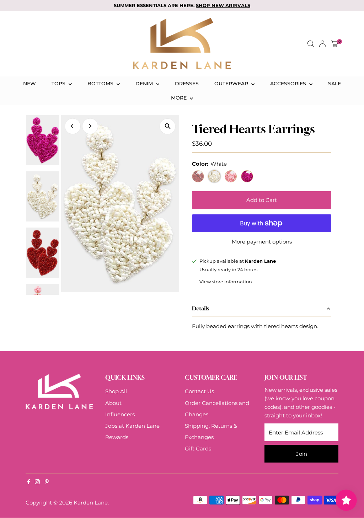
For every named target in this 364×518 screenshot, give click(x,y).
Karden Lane (91, 502)
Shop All (116, 391)
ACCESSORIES (288, 83)
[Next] (90, 126)
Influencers (120, 414)
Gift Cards (198, 448)
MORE (179, 98)
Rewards (116, 437)
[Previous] (73, 126)
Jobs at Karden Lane (132, 425)
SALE (334, 83)
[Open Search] (310, 44)
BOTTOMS (101, 83)
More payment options (262, 241)
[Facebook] (29, 482)
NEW (29, 83)
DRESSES (187, 83)
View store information (225, 281)
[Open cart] (334, 44)
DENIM (144, 83)
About (113, 403)
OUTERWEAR (232, 83)
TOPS (59, 83)
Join (301, 453)
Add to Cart (261, 200)
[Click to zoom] (168, 126)
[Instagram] (37, 482)
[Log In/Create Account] (322, 44)
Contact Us (199, 391)
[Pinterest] (46, 482)
